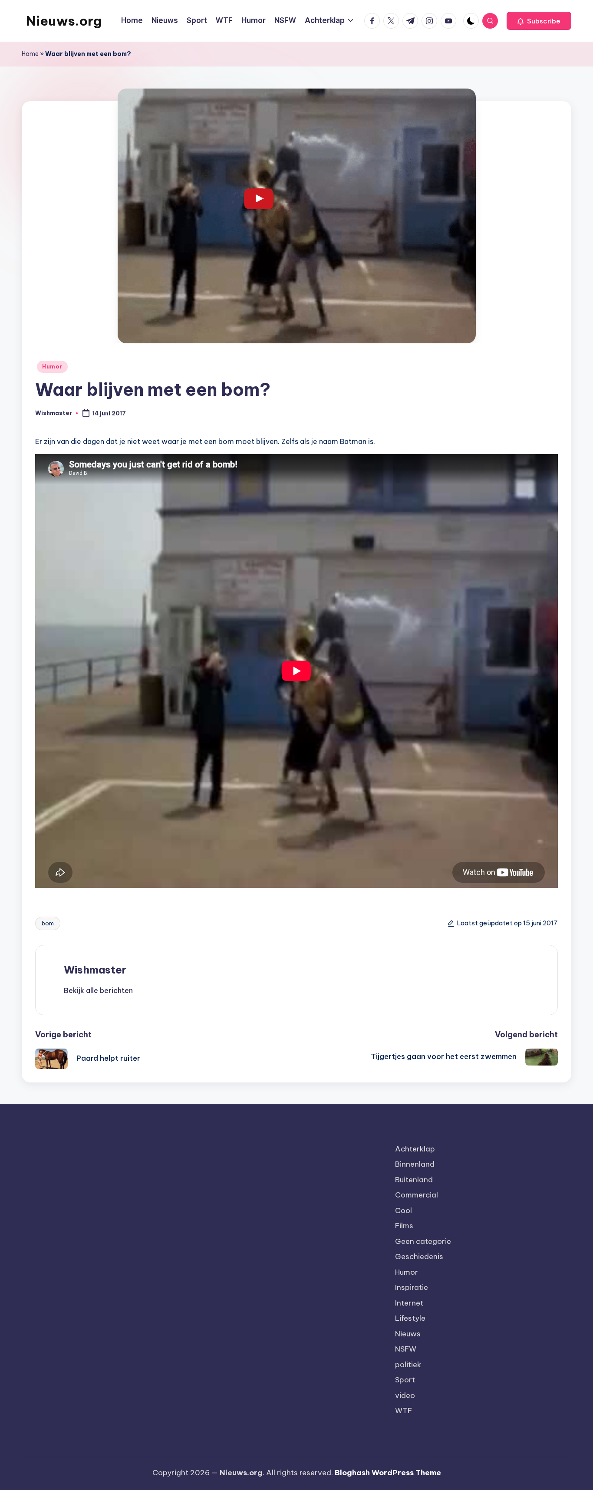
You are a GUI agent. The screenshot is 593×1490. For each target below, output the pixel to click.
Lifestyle (410, 1318)
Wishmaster (95, 969)
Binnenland (415, 1164)
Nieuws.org (64, 21)
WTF (403, 1410)
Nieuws (408, 1334)
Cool (403, 1210)
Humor (52, 366)
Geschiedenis (419, 1256)
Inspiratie (411, 1287)
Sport (405, 1380)
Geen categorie (423, 1241)
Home (30, 54)
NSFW (405, 1349)
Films (404, 1225)
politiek (408, 1364)
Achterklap (415, 1149)
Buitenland (414, 1179)
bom (48, 923)
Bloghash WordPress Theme (388, 1472)
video (405, 1395)
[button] (539, 21)
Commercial (416, 1195)
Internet (409, 1303)
